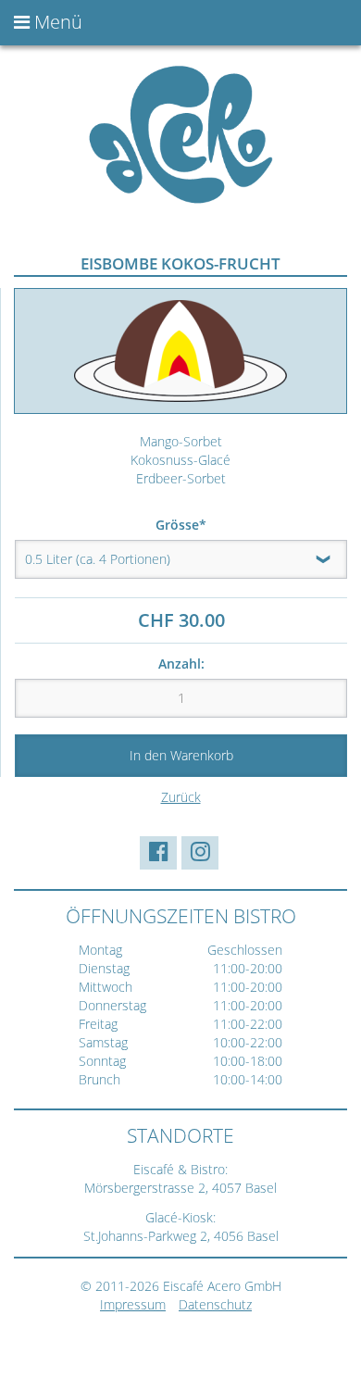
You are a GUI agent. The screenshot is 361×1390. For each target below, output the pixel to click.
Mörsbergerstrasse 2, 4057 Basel (180, 1187)
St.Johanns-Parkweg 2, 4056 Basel (181, 1236)
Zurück (181, 797)
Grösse (187, 524)
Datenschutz (215, 1304)
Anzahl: (181, 663)
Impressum (133, 1304)
